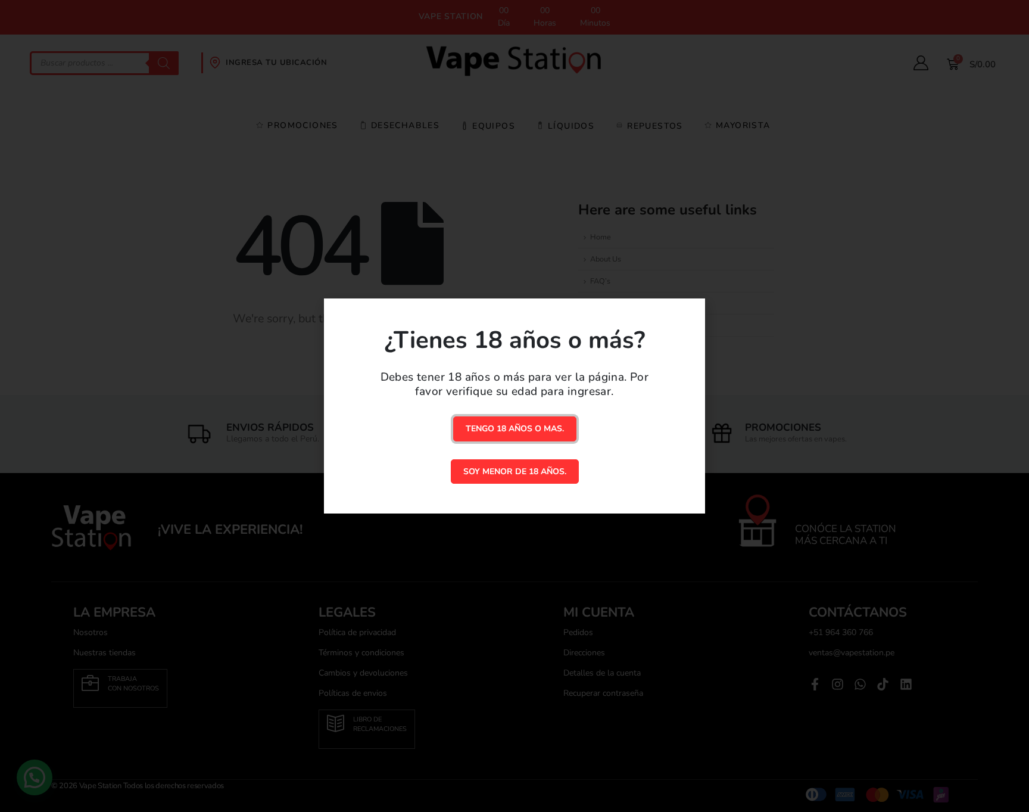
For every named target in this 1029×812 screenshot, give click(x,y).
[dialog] (514, 406)
